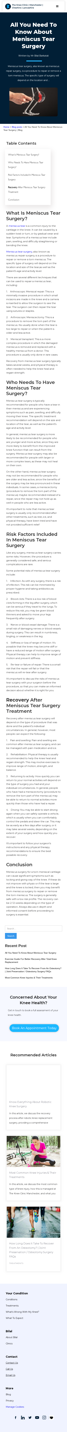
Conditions (11, 1299)
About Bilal (11, 1337)
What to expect (14, 1318)
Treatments (12, 1305)
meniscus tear (17, 225)
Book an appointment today (34, 1028)
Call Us (9, 1369)
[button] (57, 6)
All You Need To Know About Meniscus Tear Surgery (30, 953)
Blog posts (17, 127)
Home (6, 127)
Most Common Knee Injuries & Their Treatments (29, 977)
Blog (8, 1394)
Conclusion (13, 199)
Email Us (10, 1375)
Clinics (9, 1343)
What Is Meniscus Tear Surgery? (23, 154)
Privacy (10, 1400)
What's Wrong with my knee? (22, 1311)
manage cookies (15, 1406)
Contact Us (12, 1362)
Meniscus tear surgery (19, 251)
